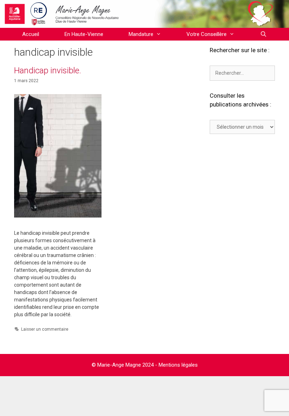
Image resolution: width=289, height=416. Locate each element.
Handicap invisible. (47, 70)
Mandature (141, 34)
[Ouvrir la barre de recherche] (263, 34)
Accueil (30, 34)
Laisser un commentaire (44, 329)
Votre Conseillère (206, 34)
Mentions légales (178, 365)
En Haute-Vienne (83, 34)
